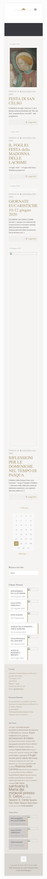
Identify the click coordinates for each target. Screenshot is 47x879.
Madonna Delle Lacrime (20, 768)
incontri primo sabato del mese (23, 758)
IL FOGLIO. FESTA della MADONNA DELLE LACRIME (19, 153)
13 (16, 530)
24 (31, 539)
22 (21, 539)
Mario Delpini (20, 775)
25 (16, 544)
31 (28, 548)
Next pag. (22, 554)
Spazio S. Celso (19, 799)
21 (16, 539)
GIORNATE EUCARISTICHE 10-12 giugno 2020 (23, 207)
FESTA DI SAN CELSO (22, 101)
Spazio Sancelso (28, 803)
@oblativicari (18, 689)
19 (26, 534)
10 (21, 525)
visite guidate (26, 805)
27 (26, 544)
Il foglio (32, 755)
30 (23, 548)
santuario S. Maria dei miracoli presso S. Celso (21, 791)
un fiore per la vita (14, 806)
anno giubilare (22, 736)
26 (21, 544)
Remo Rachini (26, 780)
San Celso (20, 783)
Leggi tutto (32, 122)
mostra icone (14, 778)
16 (31, 530)
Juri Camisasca (20, 764)
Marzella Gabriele (31, 775)
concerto (22, 744)
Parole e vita (23, 778)
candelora (28, 741)
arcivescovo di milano (21, 738)
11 (26, 525)
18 (21, 534)
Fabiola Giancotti (22, 749)
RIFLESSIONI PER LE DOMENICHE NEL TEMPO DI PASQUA (23, 466)
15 (26, 530)
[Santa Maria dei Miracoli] (23, 9)
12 (31, 525)
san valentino (27, 797)
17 (16, 534)
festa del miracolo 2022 (25, 753)
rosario (33, 780)
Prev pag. (24, 508)
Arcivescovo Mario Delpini (17, 741)
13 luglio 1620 (14, 727)
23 (26, 539)
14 (21, 530)
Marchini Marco (22, 772)
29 (19, 548)
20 (31, 534)
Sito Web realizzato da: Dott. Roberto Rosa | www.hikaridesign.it (23, 867)
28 (31, 544)
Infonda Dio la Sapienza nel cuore (19, 761)
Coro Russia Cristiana (23, 747)
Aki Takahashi (23, 733)
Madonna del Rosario (25, 770)
